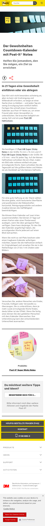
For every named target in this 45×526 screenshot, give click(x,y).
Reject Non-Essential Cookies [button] (14, 514)
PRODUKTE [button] (8, 447)
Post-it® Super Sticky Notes (15, 155)
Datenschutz (16, 485)
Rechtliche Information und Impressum (25, 483)
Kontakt (22, 429)
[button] (27, 520)
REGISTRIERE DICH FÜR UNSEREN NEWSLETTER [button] (25, 395)
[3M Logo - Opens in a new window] (6, 3)
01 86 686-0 (24, 436)
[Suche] (35, 3)
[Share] (11, 78)
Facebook (4, 78)
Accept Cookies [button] (10, 520)
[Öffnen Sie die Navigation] (42, 3)
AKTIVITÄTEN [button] (10, 470)
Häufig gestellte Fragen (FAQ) (22, 423)
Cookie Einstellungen (30, 485)
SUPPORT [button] (8, 462)
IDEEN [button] (6, 455)
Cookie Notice (9, 509)
